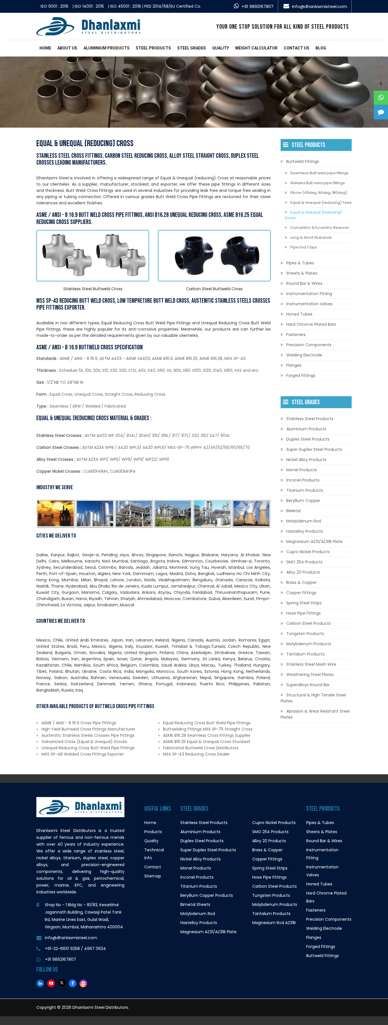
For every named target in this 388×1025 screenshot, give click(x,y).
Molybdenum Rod (303, 521)
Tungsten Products (305, 633)
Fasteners (296, 334)
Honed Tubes (299, 314)
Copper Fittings (301, 593)
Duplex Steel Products (307, 439)
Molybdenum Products (308, 644)
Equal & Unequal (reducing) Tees (321, 202)
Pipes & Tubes (300, 263)
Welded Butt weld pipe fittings (317, 183)
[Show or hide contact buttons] (381, 83)
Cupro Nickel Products (308, 552)
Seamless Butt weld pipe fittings (319, 173)
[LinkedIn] (40, 983)
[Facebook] (72, 983)
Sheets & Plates (301, 273)
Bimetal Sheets (195, 904)
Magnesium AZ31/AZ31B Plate (314, 541)
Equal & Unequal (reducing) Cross (313, 215)
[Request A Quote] (381, 112)
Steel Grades (191, 48)
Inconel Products (303, 480)
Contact (152, 867)
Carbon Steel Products (308, 623)
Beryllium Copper (303, 500)
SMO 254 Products (304, 562)
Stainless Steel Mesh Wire (311, 664)
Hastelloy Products (304, 531)
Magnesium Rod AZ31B (274, 923)
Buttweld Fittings (302, 161)
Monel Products (301, 470)
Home (45, 48)
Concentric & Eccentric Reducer (319, 227)
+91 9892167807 (257, 6)
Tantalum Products (305, 654)
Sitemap (152, 876)
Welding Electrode (304, 355)
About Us (67, 48)
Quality (220, 48)
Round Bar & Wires (304, 283)
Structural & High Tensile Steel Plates (313, 698)
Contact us (296, 48)
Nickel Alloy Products (306, 459)
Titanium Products (304, 490)
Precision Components (308, 345)
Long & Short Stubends (311, 237)
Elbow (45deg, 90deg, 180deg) (318, 192)
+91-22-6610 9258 (62, 948)
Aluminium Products (107, 48)
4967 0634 (95, 948)
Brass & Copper (301, 582)
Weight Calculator (256, 48)
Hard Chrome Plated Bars (311, 324)
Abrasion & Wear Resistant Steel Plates (315, 714)
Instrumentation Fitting (309, 293)
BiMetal (293, 511)
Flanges (293, 365)
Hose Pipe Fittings (303, 613)
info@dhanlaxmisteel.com (319, 6)
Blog (321, 48)
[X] (62, 983)
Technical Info (154, 854)
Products (153, 832)
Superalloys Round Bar (308, 685)
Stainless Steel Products (309, 419)
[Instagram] (83, 983)
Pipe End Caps (303, 247)
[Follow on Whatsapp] (381, 98)
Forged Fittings (300, 375)
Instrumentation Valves (309, 304)
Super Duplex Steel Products (314, 449)
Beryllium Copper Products (206, 895)
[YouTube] (51, 983)
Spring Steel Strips (304, 603)
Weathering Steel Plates (310, 674)
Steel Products (153, 48)
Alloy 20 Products (303, 572)
